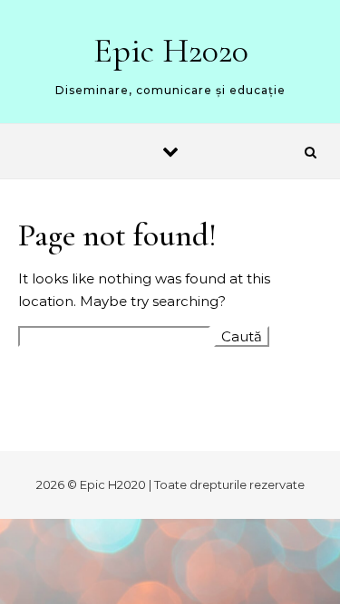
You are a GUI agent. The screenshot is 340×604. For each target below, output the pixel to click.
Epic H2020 (170, 51)
